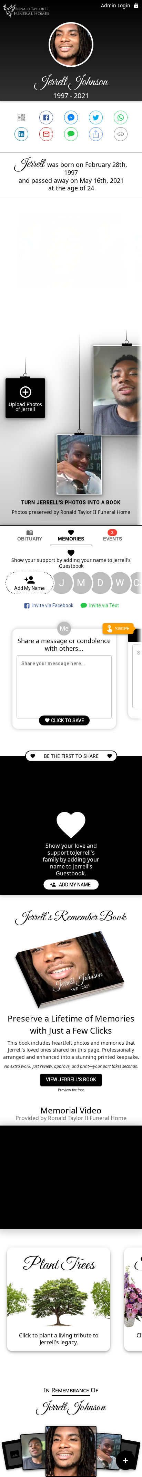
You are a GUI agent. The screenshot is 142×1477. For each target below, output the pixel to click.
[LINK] (121, 134)
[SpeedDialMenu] (125, 1460)
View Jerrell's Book (71, 1079)
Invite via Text (103, 605)
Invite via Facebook (51, 605)
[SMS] (71, 134)
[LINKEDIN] (21, 134)
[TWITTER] (96, 117)
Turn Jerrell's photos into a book (71, 502)
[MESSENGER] (71, 117)
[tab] (29, 535)
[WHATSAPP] (121, 117)
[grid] (71, 415)
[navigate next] (129, 256)
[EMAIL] (46, 134)
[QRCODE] (21, 117)
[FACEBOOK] (46, 117)
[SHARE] (96, 134)
